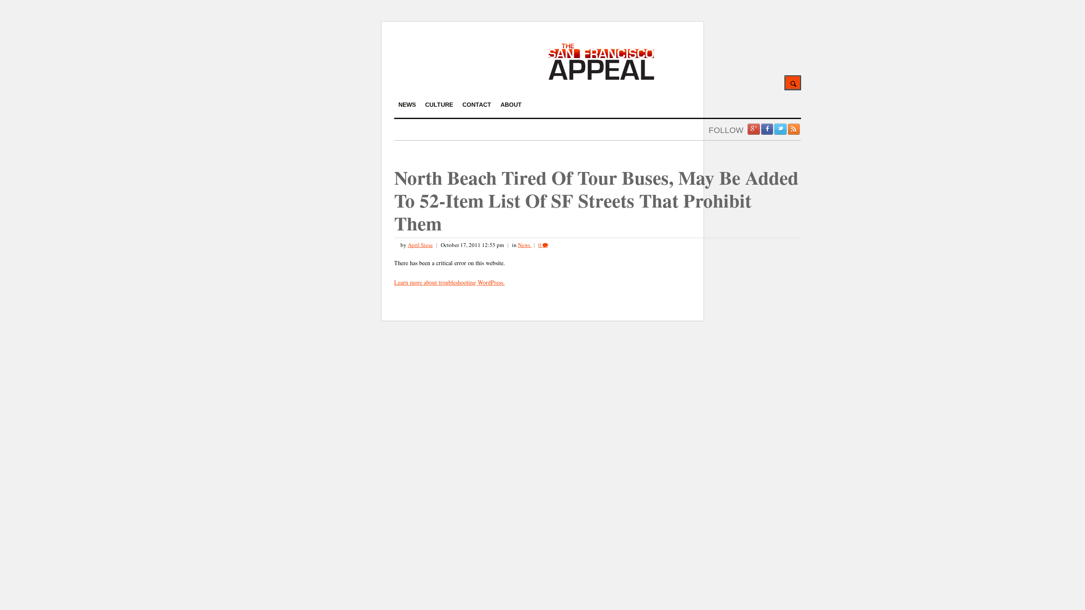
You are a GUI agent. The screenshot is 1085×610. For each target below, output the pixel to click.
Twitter (780, 129)
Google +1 (754, 129)
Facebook (767, 129)
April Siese (420, 245)
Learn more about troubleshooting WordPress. (449, 282)
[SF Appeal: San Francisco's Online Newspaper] (601, 79)
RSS (794, 129)
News (524, 245)
